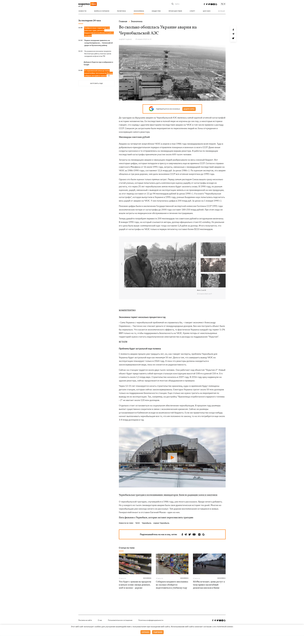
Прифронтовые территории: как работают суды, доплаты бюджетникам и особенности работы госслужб (99, 31)
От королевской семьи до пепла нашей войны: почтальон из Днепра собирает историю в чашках (98, 73)
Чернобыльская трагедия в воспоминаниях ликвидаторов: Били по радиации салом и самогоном (168, 495)
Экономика (139, 11)
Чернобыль (146, 523)
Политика (121, 11)
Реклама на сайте (85, 620)
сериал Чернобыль (161, 523)
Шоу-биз (206, 11)
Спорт (192, 11)
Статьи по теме (127, 547)
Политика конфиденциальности (150, 620)
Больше (221, 11)
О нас (100, 620)
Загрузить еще (96, 83)
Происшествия (175, 11)
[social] (204, 4)
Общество (156, 11)
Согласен (145, 632)
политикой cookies (225, 626)
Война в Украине (101, 11)
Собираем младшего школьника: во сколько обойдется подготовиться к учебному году (172, 584)
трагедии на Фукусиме (133, 117)
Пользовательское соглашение (120, 620)
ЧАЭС (137, 523)
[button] (198, 264)
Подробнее (157, 632)
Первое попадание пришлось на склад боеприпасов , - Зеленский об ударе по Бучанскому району (98, 42)
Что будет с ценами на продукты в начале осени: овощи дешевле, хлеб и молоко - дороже (135, 584)
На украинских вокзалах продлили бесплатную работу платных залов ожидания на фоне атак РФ (97, 53)
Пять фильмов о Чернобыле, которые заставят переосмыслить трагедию (156, 518)
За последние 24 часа (89, 20)
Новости (82, 11)
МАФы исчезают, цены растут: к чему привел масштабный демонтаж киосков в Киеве (209, 584)
